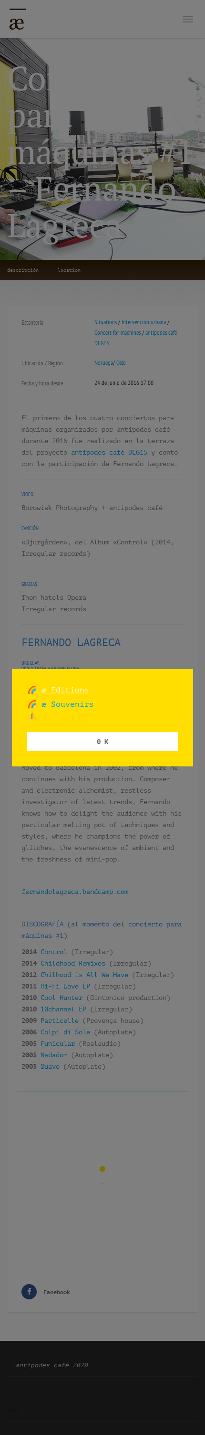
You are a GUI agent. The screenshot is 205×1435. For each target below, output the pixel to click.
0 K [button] (102, 741)
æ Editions (65, 689)
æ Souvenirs (65, 704)
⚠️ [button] (32, 715)
